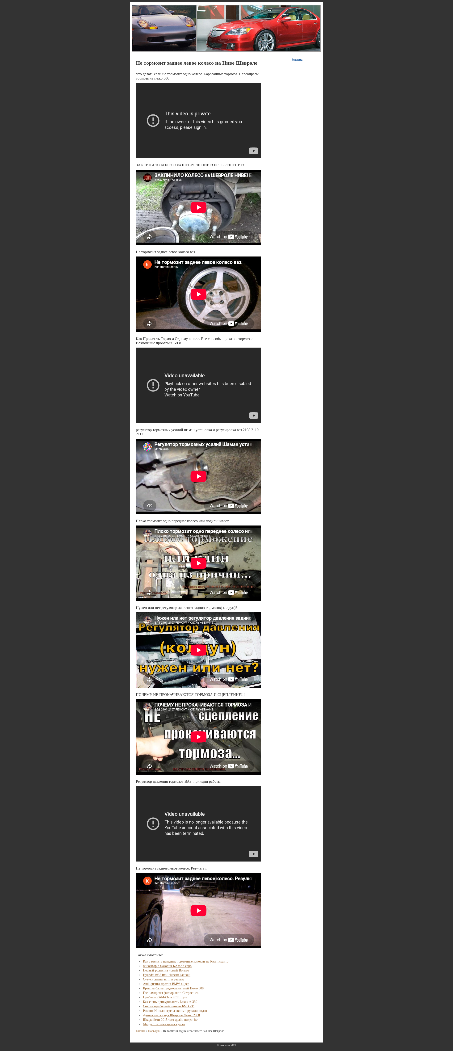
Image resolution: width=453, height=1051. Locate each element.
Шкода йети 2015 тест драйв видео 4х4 (170, 1020)
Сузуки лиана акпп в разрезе (163, 979)
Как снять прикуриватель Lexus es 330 (170, 1002)
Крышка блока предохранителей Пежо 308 (173, 988)
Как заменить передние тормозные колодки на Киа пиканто (185, 961)
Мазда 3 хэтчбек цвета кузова (164, 1024)
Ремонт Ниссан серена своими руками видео (175, 1011)
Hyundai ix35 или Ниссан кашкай (166, 975)
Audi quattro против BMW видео (166, 984)
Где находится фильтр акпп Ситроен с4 (170, 993)
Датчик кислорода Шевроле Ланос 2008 (171, 1015)
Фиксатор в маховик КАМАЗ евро (167, 966)
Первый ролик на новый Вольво (166, 970)
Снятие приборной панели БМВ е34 (168, 1006)
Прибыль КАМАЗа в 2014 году (165, 997)
